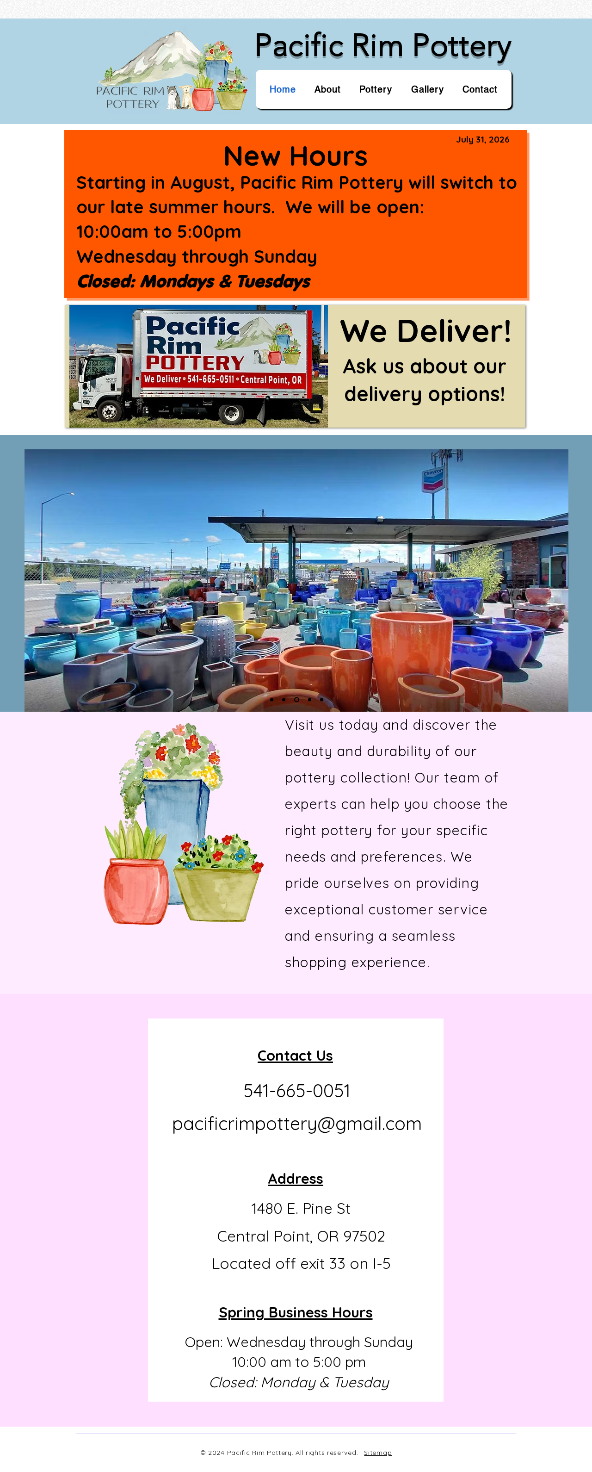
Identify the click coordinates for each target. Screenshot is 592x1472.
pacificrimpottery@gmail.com (297, 1123)
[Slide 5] (321, 699)
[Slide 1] (271, 699)
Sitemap (378, 1452)
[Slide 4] (296, 699)
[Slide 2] (283, 699)
